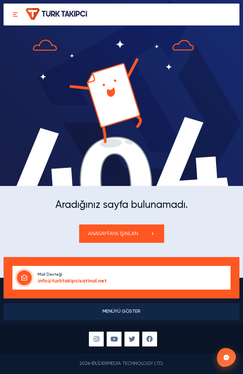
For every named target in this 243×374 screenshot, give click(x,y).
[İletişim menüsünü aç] (226, 357)
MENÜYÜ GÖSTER (121, 311)
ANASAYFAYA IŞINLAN (113, 233)
